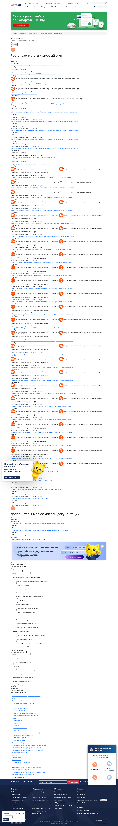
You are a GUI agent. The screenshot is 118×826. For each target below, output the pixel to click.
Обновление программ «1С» (41, 808)
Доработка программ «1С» (40, 797)
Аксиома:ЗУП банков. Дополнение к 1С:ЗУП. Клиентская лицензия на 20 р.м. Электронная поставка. (42, 236)
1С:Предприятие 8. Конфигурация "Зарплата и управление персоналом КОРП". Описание (39, 530)
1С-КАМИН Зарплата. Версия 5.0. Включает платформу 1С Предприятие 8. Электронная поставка (41, 177)
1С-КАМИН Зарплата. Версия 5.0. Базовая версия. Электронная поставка (33, 157)
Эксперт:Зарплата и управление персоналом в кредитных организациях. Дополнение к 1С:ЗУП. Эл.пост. (44, 393)
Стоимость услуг (37, 813)
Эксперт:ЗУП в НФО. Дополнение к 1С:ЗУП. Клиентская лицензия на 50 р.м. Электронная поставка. (42, 380)
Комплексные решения (20, 708)
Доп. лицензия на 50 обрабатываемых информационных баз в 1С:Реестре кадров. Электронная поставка (44, 139)
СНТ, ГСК (16, 730)
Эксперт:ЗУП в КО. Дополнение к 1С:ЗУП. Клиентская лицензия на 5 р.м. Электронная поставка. (41, 419)
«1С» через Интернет (17, 808)
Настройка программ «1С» (40, 800)
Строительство (18, 720)
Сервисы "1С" (16, 760)
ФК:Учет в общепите (83, 810)
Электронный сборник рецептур (87, 813)
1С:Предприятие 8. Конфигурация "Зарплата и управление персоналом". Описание (37, 523)
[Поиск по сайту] (106, 3)
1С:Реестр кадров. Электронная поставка (24, 94)
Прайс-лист (28, 7)
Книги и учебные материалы (21, 770)
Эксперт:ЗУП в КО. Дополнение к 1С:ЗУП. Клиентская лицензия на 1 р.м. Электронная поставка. (41, 406)
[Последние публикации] (88, 3)
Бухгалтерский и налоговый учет (24, 703)
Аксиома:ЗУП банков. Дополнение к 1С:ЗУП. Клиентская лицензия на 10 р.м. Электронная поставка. (42, 223)
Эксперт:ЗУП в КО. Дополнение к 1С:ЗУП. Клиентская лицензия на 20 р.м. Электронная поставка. (41, 445)
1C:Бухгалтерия (15, 794)
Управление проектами (20, 737)
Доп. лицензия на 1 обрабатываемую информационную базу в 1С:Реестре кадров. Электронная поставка (44, 104)
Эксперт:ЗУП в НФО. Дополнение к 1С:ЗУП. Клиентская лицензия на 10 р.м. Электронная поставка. (42, 354)
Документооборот (19, 711)
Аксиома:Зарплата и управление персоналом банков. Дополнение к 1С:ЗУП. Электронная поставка (42, 187)
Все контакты (103, 823)
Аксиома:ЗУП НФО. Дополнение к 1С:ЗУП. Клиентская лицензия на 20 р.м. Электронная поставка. (42, 302)
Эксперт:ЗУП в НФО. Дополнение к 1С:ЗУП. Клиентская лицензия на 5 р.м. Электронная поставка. (42, 341)
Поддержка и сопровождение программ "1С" (26, 696)
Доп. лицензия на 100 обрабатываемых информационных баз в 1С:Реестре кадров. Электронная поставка (44, 148)
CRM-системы (16, 757)
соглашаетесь (9, 815)
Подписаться (74, 782)
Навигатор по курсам (60, 794)
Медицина (16, 723)
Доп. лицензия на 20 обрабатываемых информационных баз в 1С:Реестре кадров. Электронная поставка (44, 130)
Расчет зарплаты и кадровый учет (25, 706)
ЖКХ (14, 718)
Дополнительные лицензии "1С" (22, 762)
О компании (79, 7)
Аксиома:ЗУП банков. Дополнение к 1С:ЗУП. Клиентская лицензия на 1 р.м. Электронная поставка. (42, 197)
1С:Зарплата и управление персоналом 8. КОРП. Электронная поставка (33, 84)
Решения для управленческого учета (25, 713)
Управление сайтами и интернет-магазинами (26, 767)
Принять (5, 819)
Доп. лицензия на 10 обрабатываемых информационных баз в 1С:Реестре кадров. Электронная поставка (44, 121)
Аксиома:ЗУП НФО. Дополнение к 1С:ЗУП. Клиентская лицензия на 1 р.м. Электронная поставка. (41, 262)
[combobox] (98, 3)
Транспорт (16, 725)
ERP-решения (16, 755)
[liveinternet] (103, 792)
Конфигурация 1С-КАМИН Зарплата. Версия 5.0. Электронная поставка (33, 164)
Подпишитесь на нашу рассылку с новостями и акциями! (22, 782)
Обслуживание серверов (39, 811)
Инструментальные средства (21, 765)
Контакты (88, 7)
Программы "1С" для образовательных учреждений (28, 772)
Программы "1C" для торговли (21, 743)
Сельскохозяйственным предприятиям (25, 715)
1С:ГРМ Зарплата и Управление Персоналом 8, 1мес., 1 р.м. (29, 498)
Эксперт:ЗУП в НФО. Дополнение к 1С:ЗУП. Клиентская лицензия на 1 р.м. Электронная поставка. (42, 328)
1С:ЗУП (13, 805)
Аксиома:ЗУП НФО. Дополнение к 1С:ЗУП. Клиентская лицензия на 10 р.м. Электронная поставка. (42, 288)
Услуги (36, 7)
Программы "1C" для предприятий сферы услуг (27, 748)
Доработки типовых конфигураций (23, 774)
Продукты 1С (59, 7)
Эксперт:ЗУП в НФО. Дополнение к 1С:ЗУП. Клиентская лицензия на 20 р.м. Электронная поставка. (42, 367)
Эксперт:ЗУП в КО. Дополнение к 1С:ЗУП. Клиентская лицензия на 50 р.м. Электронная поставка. (41, 458)
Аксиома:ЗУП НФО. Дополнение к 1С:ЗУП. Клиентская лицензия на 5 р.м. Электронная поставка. (41, 275)
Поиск (15, 44)
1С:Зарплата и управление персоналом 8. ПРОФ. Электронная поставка (33, 74)
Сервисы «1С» (15, 811)
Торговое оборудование (19, 752)
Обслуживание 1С (47, 7)
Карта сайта (81, 792)
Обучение (69, 7)
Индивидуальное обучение (62, 797)
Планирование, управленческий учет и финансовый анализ (32, 733)
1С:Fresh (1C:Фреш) (19, 740)
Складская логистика (20, 728)
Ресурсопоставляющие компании (24, 735)
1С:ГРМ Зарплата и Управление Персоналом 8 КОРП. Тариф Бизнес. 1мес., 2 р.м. (36, 489)
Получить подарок (11, 477)
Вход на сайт (81, 797)
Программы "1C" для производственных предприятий (29, 745)
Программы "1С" (17, 701)
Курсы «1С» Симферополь (62, 792)
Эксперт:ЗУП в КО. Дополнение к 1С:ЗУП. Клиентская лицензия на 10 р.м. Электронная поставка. (41, 432)
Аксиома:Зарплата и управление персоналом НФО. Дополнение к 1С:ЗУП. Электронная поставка (41, 249)
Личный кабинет (100, 7)
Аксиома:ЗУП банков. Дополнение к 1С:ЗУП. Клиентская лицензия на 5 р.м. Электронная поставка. (42, 210)
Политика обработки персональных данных (59, 823)
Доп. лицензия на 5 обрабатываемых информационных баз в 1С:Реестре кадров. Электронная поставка (44, 113)
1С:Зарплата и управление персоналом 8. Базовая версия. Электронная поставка (36, 65)
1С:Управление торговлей (19, 797)
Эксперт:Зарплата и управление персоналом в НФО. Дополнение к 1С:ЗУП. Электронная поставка (42, 315)
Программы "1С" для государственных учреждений (28, 750)
